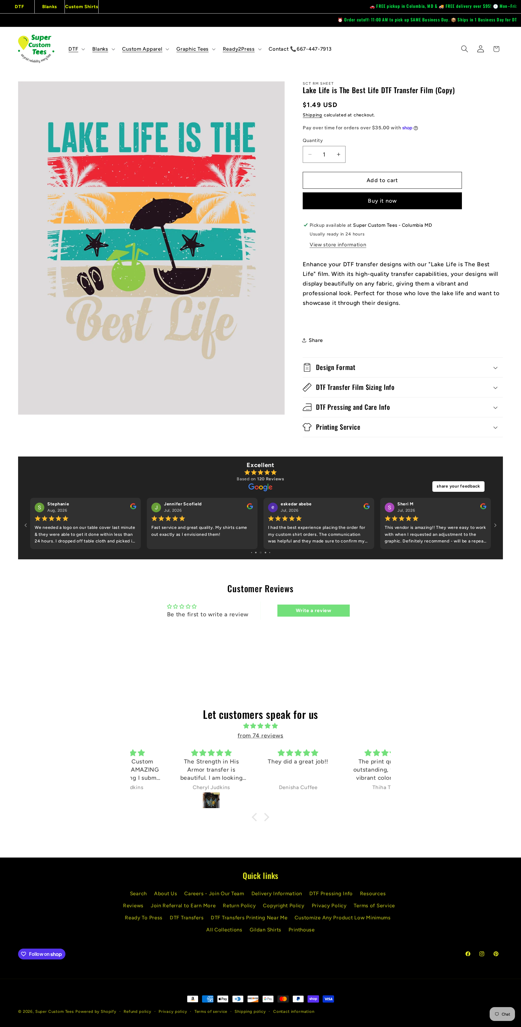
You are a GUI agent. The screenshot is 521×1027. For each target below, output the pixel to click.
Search (138, 893)
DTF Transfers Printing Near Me (249, 918)
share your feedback (458, 486)
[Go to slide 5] (251, 552)
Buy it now (382, 201)
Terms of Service (374, 905)
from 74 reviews (260, 735)
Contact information (293, 1011)
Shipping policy (250, 1011)
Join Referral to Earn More (183, 905)
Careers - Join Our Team (214, 893)
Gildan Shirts (265, 930)
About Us (165, 893)
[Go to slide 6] (256, 552)
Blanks (49, 6)
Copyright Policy (284, 905)
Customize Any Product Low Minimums (342, 918)
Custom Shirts (81, 6)
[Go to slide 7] (261, 552)
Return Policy (239, 905)
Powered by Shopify (95, 1011)
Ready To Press (144, 918)
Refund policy (137, 1011)
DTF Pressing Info (331, 893)
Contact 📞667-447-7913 (300, 49)
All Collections (224, 930)
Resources (373, 893)
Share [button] (316, 340)
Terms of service (210, 1011)
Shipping (312, 115)
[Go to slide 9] (269, 552)
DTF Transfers (187, 918)
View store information (338, 245)
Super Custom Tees (54, 1011)
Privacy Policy (329, 905)
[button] (76, 48)
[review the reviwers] (133, 507)
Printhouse (302, 930)
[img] (260, 726)
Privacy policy (173, 1011)
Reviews (133, 905)
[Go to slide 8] (265, 552)
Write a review (313, 610)
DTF (19, 6)
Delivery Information (276, 893)
